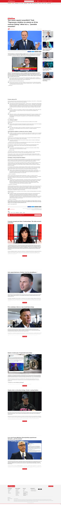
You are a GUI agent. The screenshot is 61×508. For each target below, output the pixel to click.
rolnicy (24, 212)
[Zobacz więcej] (48, 34)
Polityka (12, 17)
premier (9, 212)
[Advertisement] (30, 9)
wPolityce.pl (9, 17)
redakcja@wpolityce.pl (36, 208)
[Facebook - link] (38, 489)
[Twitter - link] (41, 489)
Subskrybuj (51, 486)
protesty (21, 212)
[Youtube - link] (39, 489)
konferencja (17, 212)
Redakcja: (9, 497)
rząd (11, 212)
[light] (36, 1)
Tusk (14, 212)
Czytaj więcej (25, 302)
